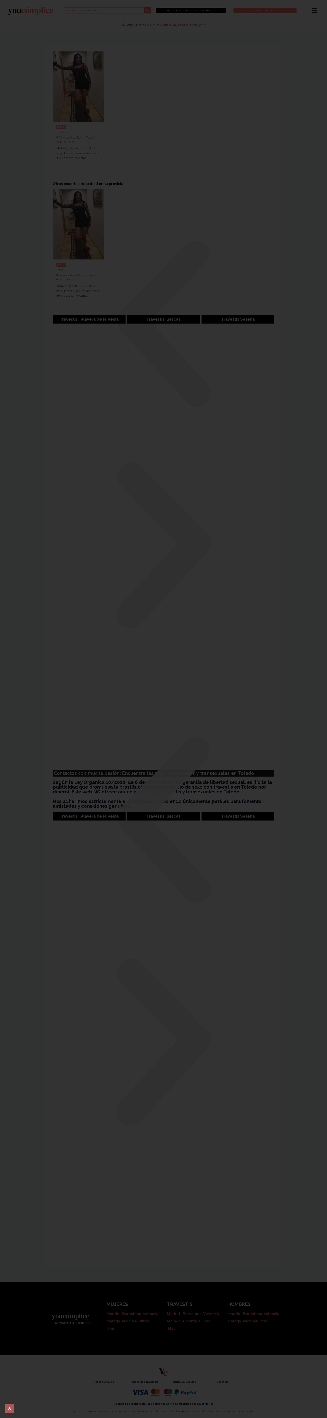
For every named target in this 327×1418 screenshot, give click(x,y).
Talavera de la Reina (71, 137)
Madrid (113, 1314)
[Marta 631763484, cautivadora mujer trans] (78, 86)
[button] (163, 323)
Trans (59, 132)
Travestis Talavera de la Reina (89, 319)
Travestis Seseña (238, 319)
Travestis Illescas (163, 319)
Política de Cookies (183, 1382)
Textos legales (104, 1382)
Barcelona (131, 1314)
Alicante (129, 1321)
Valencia (150, 1314)
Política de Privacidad (143, 1382)
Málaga (113, 1321)
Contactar (223, 1382)
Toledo (90, 137)
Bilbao (144, 1321)
